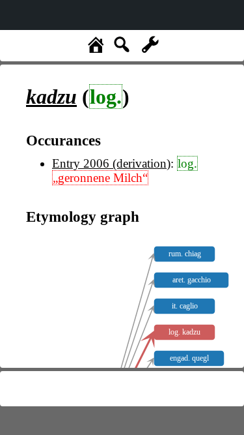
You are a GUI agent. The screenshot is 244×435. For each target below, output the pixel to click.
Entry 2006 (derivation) (111, 163)
